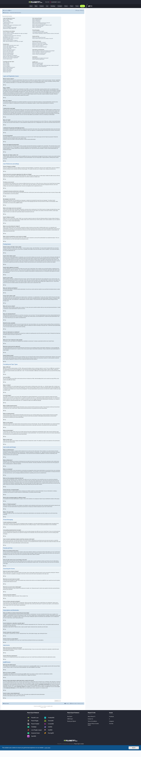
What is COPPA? (6, 20)
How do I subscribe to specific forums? (39, 53)
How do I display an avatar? (8, 39)
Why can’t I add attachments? (8, 53)
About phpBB (31, 667)
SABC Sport (70, 718)
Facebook (111, 716)
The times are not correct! (7, 34)
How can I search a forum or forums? (39, 42)
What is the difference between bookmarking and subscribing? (43, 50)
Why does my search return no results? (39, 43)
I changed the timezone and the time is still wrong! (12, 35)
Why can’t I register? (7, 21)
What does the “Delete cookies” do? (9, 28)
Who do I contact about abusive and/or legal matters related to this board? (45, 65)
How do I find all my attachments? (38, 59)
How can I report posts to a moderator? (10, 55)
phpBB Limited (36, 666)
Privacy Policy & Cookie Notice (93, 724)
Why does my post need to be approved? (10, 57)
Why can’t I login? (6, 23)
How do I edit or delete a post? (8, 46)
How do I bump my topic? (7, 58)
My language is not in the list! (8, 36)
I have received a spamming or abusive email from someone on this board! (45, 33)
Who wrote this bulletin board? (37, 63)
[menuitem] (9, 10)
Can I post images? (6, 66)
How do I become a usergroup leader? (39, 23)
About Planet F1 (91, 716)
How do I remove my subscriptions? (38, 54)
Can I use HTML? (6, 63)
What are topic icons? (7, 71)
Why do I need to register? (8, 19)
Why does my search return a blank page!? (40, 44)
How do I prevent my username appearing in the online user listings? (15, 33)
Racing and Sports (71, 721)
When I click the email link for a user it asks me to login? (13, 41)
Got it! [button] (133, 747)
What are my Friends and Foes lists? (39, 37)
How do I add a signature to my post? (9, 47)
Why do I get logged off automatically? (10, 27)
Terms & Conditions (92, 721)
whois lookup (27, 682)
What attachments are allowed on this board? (40, 58)
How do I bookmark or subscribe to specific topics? (41, 51)
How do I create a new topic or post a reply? (11, 45)
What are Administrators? (36, 19)
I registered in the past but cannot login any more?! (12, 25)
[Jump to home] (35, 2)
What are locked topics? (7, 70)
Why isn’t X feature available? (37, 64)
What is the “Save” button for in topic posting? (11, 56)
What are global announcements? (9, 67)
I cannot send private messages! (38, 31)
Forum (82, 6)
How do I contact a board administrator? (39, 66)
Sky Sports (69, 716)
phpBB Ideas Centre (7, 675)
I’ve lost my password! (7, 26)
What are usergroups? (36, 21)
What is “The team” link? (36, 27)
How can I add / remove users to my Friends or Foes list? (42, 38)
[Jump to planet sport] (53, 2)
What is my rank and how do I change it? (10, 40)
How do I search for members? (37, 45)
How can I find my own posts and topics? (39, 46)
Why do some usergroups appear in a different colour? (42, 25)
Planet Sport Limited (79, 743)
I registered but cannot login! (8, 22)
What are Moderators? (36, 20)
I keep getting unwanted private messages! (40, 32)
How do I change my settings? (8, 32)
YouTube (111, 723)
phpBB (17, 202)
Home (31, 6)
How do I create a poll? (7, 48)
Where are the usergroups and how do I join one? (41, 22)
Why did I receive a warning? (8, 54)
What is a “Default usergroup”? (37, 26)
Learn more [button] (47, 747)
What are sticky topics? (7, 69)
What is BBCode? (6, 62)
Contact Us (90, 718)
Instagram (111, 721)
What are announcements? (8, 68)
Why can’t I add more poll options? (9, 49)
